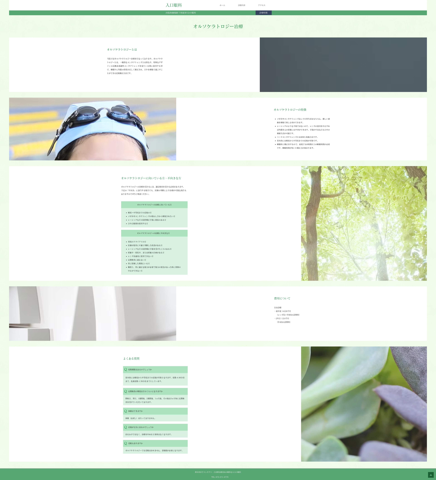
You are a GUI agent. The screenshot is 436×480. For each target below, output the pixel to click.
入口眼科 (174, 5)
